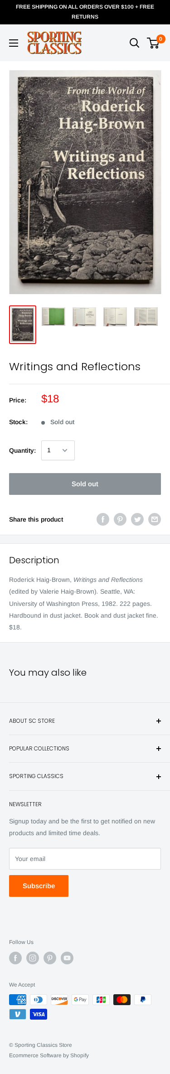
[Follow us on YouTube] (67, 958)
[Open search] (135, 43)
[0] (153, 43)
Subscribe (39, 886)
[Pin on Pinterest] (120, 519)
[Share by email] (154, 519)
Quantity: (22, 450)
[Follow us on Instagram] (32, 958)
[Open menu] (13, 43)
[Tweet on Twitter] (137, 519)
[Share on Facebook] (103, 519)
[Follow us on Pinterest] (50, 958)
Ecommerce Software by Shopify (49, 1055)
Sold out (85, 484)
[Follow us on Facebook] (15, 958)
